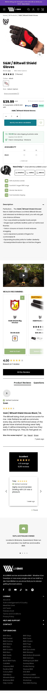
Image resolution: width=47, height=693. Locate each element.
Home (5, 15)
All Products (13, 15)
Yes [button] (25, 435)
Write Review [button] (23, 372)
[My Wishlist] (38, 9)
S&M (9, 71)
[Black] (6, 83)
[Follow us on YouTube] (17, 590)
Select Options (22, 71)
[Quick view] (22, 298)
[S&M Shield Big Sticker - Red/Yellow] (15, 338)
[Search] (28, 9)
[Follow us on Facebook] (6, 590)
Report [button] (30, 435)
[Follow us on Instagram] (11, 590)
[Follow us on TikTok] (23, 590)
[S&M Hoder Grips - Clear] (39, 338)
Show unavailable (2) (11, 94)
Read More (25, 4)
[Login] (33, 9)
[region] (23, 491)
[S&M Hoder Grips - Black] (33, 338)
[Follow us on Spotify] (34, 590)
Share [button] (36, 435)
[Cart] (42, 9)
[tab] (22, 383)
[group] (23, 361)
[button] (23, 204)
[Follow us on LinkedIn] (28, 590)
